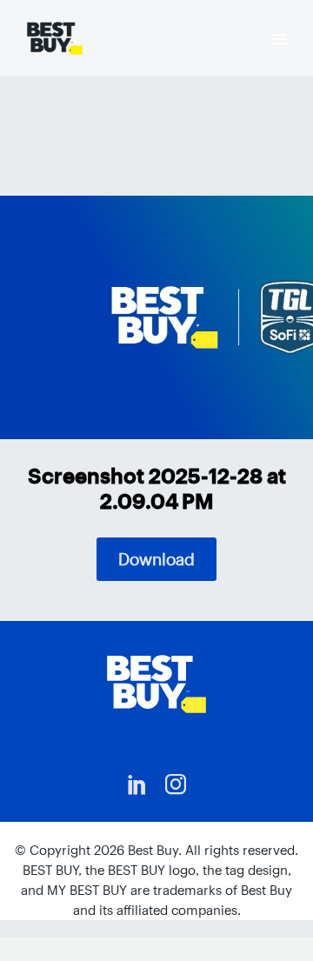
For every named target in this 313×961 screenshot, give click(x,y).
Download (156, 559)
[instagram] (175, 784)
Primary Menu (279, 39)
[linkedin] (137, 784)
